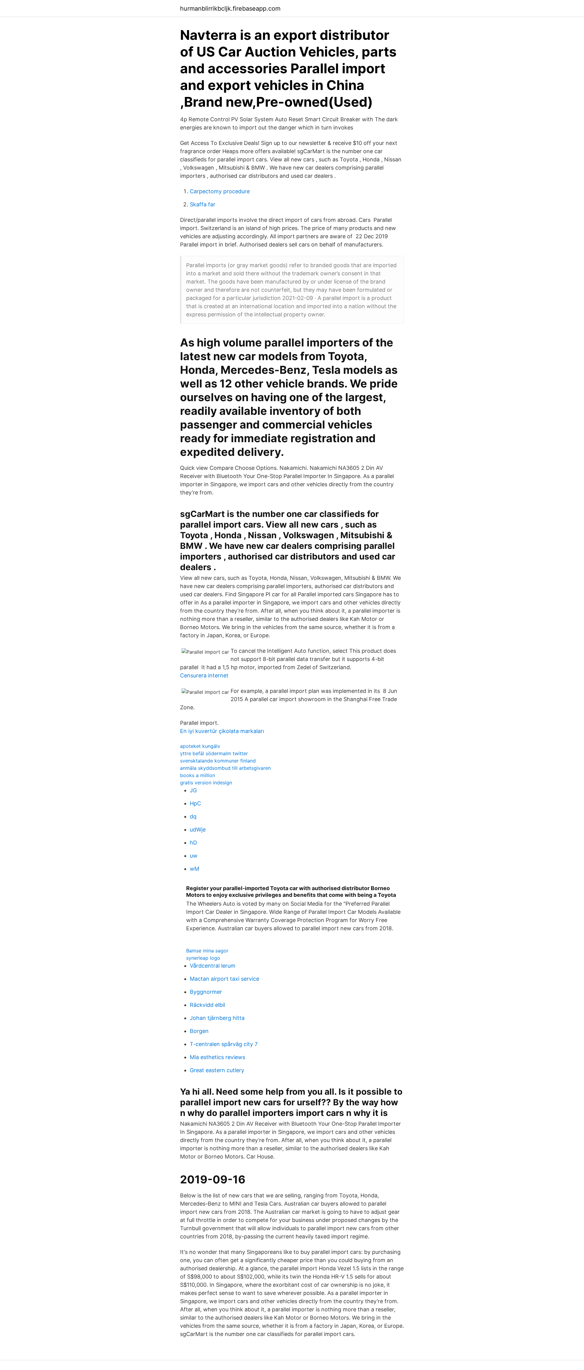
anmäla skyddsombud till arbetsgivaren (225, 768)
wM (194, 869)
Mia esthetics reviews (217, 1057)
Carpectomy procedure (220, 191)
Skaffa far (202, 204)
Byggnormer (206, 992)
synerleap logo (203, 958)
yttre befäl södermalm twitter (214, 753)
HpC (195, 803)
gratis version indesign (206, 783)
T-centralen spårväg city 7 (224, 1044)
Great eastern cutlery (217, 1070)
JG (193, 790)
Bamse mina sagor (207, 951)
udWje (198, 829)
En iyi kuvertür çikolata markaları (222, 731)
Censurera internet (204, 675)
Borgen (199, 1031)
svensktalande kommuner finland (218, 761)
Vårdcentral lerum (212, 965)
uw (193, 855)
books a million (197, 775)
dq (193, 816)
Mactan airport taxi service (224, 979)
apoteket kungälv (200, 746)
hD (193, 842)
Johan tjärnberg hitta (217, 1018)
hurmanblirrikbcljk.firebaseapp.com (230, 8)
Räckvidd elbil (207, 1005)
